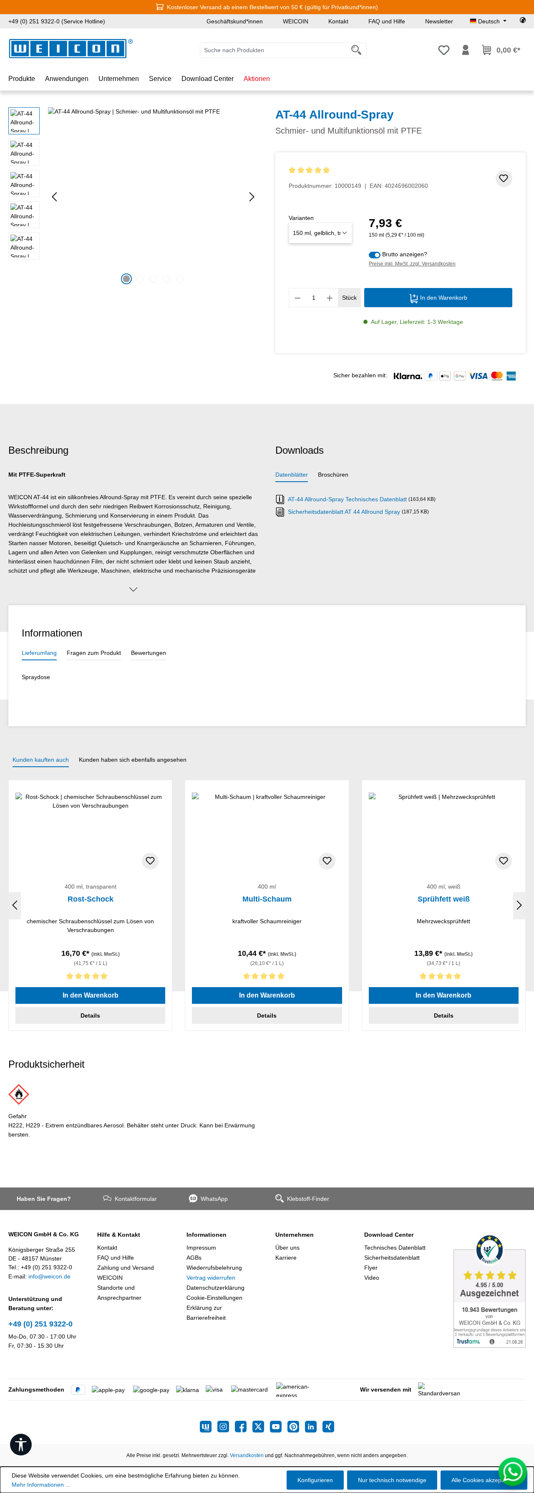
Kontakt (338, 21)
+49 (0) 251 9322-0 (40, 1324)
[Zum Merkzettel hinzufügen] (504, 178)
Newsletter (439, 21)
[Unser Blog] (208, 1426)
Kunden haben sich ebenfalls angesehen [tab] (132, 759)
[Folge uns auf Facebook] (243, 1426)
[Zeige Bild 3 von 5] (153, 279)
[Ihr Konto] (465, 50)
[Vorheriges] (54, 196)
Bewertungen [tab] (148, 652)
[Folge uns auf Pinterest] (296, 1426)
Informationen (206, 1234)
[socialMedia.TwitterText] (261, 1426)
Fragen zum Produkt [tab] (94, 652)
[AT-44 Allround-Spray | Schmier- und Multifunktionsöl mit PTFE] (153, 197)
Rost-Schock (90, 899)
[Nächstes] (252, 196)
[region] (133, 197)
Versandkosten (247, 1455)
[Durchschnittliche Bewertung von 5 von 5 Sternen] (358, 170)
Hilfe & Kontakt (118, 1234)
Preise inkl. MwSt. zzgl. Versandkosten (412, 264)
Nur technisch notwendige (392, 1480)
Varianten (301, 218)
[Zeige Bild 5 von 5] (180, 279)
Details (90, 1015)
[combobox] (273, 50)
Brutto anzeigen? (404, 254)
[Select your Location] (523, 21)
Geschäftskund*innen (235, 21)
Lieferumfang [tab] (39, 652)
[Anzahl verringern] (297, 297)
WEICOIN (295, 21)
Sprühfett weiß (444, 899)
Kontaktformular (136, 1198)
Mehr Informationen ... (41, 1484)
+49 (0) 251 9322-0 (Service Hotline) (56, 21)
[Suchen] (356, 50)
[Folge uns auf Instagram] (226, 1426)
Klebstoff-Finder (308, 1198)
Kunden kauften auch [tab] (41, 759)
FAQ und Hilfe (386, 21)
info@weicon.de (49, 1276)
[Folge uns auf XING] (328, 1426)
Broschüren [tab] (333, 474)
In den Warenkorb (442, 297)
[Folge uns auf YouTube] (278, 1426)
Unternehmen (294, 1234)
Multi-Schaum (267, 899)
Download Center (388, 1234)
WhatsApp (214, 1198)
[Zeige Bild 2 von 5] (140, 279)
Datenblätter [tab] (291, 474)
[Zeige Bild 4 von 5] (166, 279)
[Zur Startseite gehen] (71, 48)
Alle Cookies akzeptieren (483, 1480)
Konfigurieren (315, 1480)
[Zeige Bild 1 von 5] (126, 279)
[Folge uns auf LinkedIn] (313, 1426)
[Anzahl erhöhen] (330, 297)
